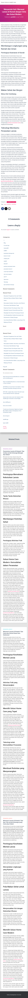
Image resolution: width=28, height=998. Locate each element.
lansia (5, 204)
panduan (9, 204)
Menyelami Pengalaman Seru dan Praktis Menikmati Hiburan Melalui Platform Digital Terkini (13, 298)
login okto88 (5, 422)
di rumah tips (6, 245)
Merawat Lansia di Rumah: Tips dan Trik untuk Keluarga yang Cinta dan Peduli (13, 822)
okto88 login (5, 419)
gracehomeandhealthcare (7, 181)
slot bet (4, 426)
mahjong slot (6, 258)
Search (4, 326)
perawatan (14, 204)
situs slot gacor (6, 415)
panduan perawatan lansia (14, 122)
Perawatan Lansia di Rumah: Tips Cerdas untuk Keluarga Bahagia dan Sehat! (13, 452)
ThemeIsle (19, 994)
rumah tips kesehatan (8, 271)
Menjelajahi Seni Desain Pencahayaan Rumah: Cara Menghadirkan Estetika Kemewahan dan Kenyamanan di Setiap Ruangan (14, 315)
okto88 (5, 261)
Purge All (5, 366)
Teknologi (6, 282)
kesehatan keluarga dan (9, 253)
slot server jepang (7, 274)
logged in (9, 229)
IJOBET (5, 250)
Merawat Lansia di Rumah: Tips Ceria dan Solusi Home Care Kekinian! (13, 633)
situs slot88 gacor (7, 402)
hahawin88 (6, 248)
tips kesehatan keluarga (9, 284)
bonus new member (7, 405)
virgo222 (5, 428)
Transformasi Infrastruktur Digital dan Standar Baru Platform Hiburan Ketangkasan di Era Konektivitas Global (13, 411)
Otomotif (5, 263)
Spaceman (6, 279)
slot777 (5, 276)
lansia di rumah (7, 255)
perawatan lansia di (8, 268)
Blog (5, 242)
